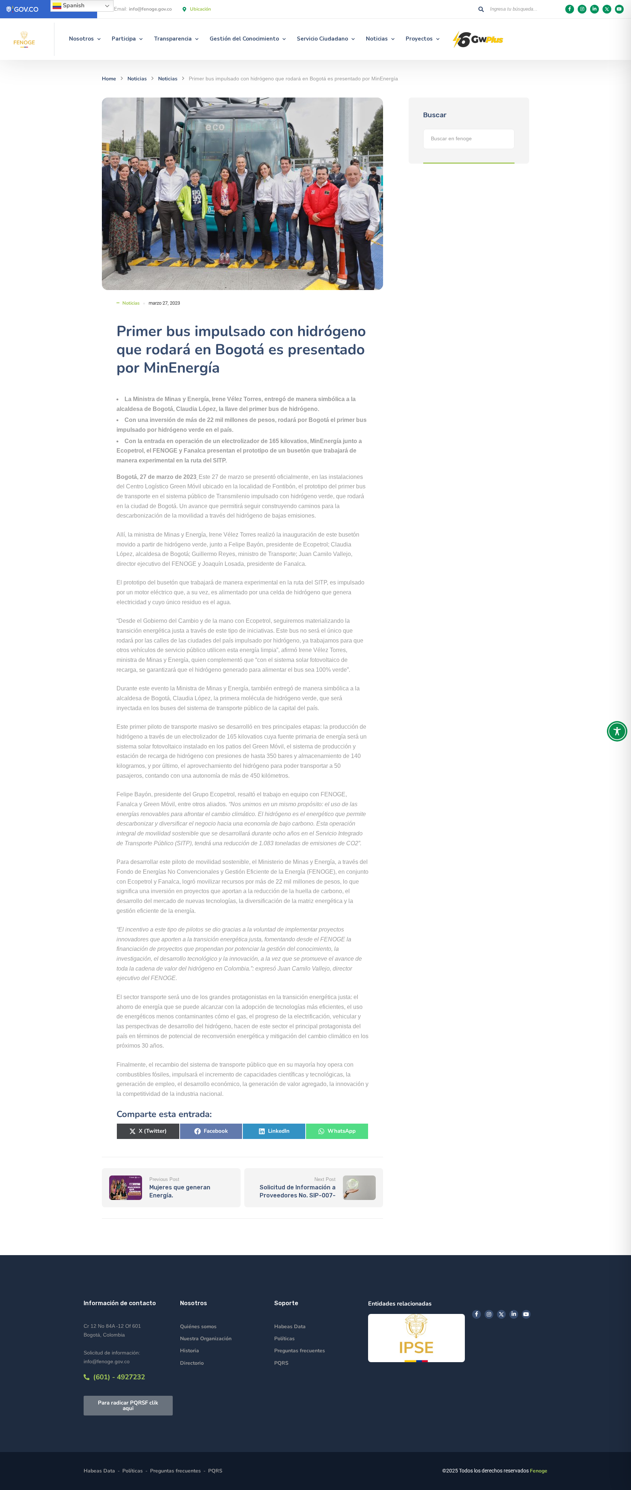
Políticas (284, 1338)
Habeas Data (290, 1326)
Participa (124, 38)
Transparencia (173, 38)
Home (109, 78)
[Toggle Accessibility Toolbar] (617, 731)
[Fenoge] (24, 39)
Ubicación (200, 9)
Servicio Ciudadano (322, 38)
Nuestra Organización (206, 1338)
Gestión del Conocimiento (244, 38)
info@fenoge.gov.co (150, 9)
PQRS (281, 1363)
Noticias (377, 38)
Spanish (72, 5)
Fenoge (538, 1470)
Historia (189, 1350)
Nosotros (81, 38)
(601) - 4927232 (117, 1377)
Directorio (192, 1363)
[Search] (481, 9)
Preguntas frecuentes (299, 1350)
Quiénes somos (198, 1326)
